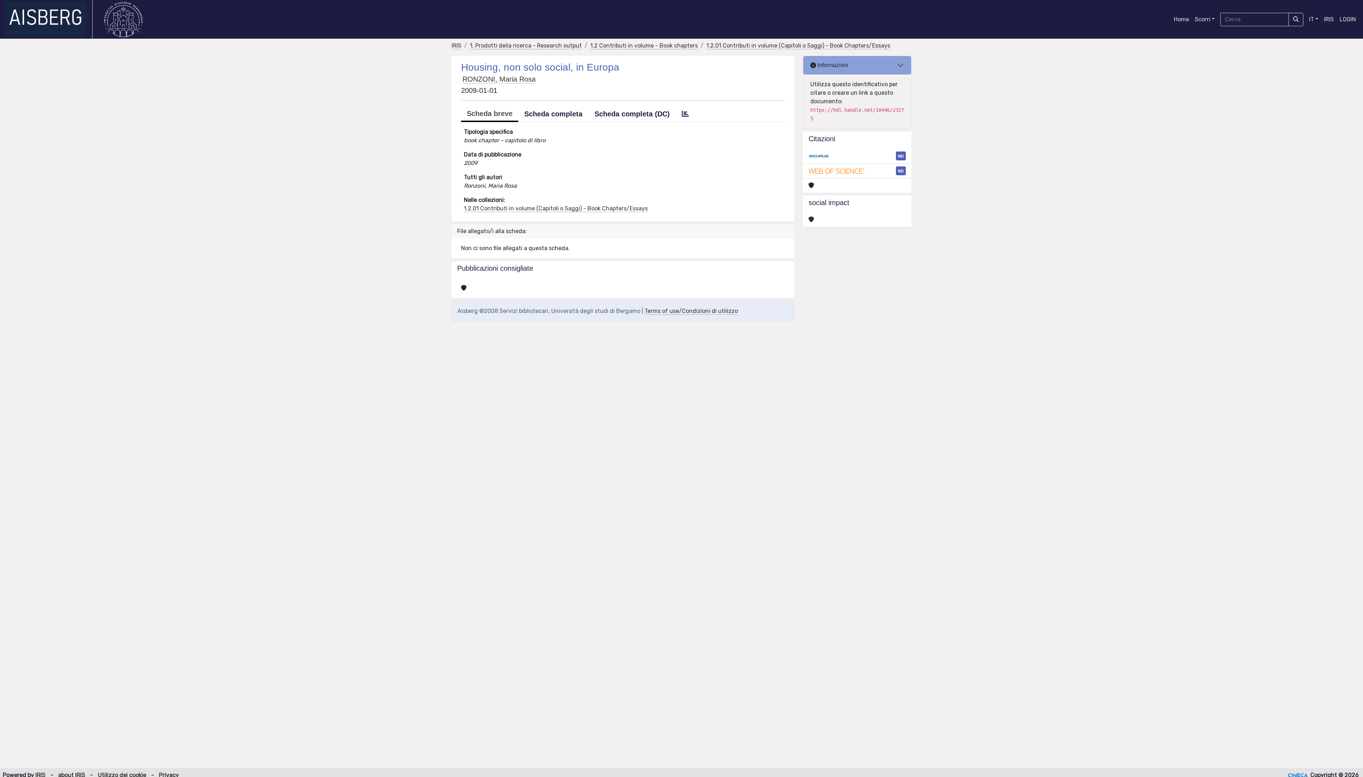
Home (1181, 19)
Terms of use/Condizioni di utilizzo (691, 311)
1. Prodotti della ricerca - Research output (526, 45)
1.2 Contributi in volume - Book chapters (644, 45)
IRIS (1329, 19)
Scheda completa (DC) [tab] (632, 114)
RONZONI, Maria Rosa (499, 79)
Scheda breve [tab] (490, 113)
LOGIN (1348, 19)
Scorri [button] (1202, 19)
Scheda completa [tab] (553, 114)
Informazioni (832, 65)
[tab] (685, 113)
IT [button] (1311, 19)
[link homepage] (48, 19)
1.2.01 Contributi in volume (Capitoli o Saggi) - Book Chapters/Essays (798, 45)
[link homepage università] (123, 19)
